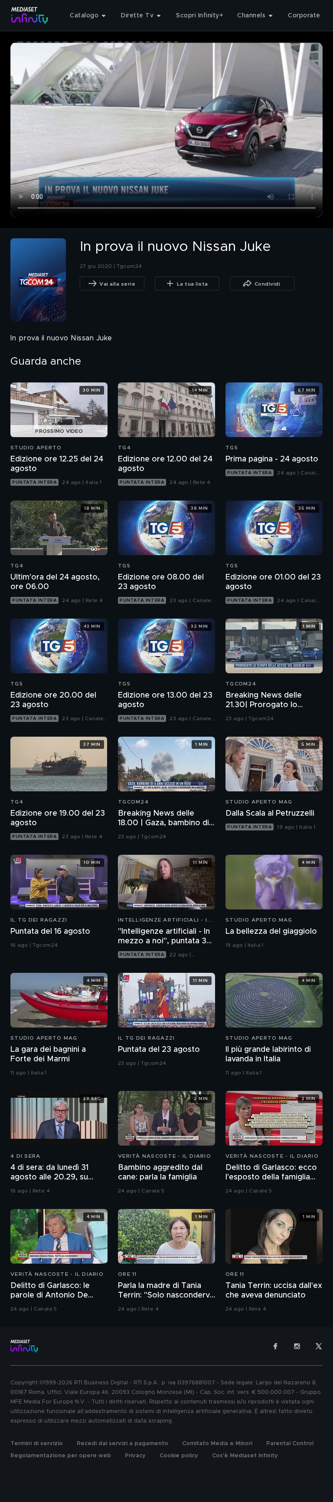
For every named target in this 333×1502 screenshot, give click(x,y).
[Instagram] (297, 1346)
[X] (319, 1346)
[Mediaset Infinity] (29, 15)
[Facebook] (275, 1346)
